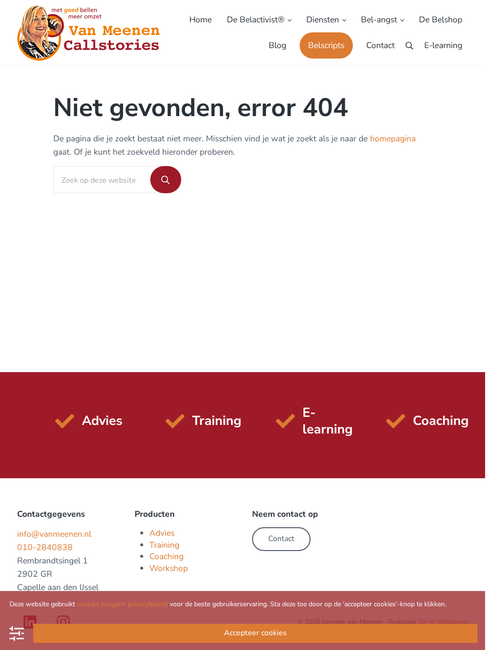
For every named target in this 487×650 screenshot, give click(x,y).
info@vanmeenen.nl (54, 534)
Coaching (166, 556)
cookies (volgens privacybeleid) (122, 604)
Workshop (168, 568)
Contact (281, 538)
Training (164, 545)
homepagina (393, 138)
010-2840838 (45, 547)
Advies (162, 533)
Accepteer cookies (255, 633)
